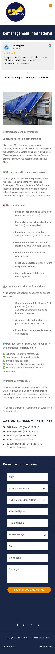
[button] (10, 646)
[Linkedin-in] (38, 625)
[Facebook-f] (17, 625)
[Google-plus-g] (24, 625)
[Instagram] (31, 625)
